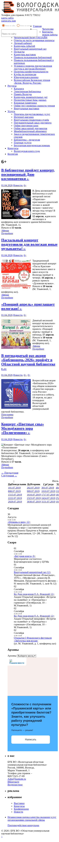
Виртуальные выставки (26, 108)
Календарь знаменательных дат (31, 97)
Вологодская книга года (27, 151)
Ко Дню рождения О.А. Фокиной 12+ (34, 594)
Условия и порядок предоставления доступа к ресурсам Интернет (33, 67)
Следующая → (9, 475)
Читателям (47, 29)
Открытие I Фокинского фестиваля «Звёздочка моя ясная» (33, 639)
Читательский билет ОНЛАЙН (30, 37)
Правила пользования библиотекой (33, 57)
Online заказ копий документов (30, 128)
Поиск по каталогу (26, 26)
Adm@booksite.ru (17, 779)
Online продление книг (26, 125)
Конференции (21, 809)
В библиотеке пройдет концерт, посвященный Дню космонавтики (28, 174)
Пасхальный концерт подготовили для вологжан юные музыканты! (29, 244)
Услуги (11, 111)
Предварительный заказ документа (32, 122)
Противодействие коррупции (23, 825)
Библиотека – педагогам (27, 139)
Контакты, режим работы (50, 33)
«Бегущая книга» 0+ (25, 556)
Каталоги (19, 88)
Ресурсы (12, 85)
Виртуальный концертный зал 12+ (32, 572)
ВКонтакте (13, 781)
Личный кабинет (23, 43)
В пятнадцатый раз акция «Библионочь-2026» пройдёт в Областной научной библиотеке (28, 362)
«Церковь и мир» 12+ (19, 522)
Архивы (12, 655)
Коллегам (13, 154)
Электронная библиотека (27, 91)
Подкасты (19, 51)
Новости (17, 185)
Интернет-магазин (24, 117)
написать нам (8, 20)
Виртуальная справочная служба (31, 120)
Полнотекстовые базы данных (30, 100)
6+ (25, 185)
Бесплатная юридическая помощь (32, 145)
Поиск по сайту (10, 26)
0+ (29, 375)
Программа (7, 414)
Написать (30, 739)
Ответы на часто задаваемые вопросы (34, 40)
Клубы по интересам (25, 74)
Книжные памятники (25, 102)
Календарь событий (24, 46)
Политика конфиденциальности (31, 71)
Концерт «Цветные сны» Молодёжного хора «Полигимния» (22, 428)
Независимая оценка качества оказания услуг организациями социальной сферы (32, 818)
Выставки (19, 803)
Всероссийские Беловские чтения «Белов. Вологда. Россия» (32, 81)
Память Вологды (23, 94)
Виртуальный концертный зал (30, 49)
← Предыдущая (9, 472)
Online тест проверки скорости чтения (34, 105)
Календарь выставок (25, 54)
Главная (37, 26)
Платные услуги (22, 142)
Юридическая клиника (26, 77)
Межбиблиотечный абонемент (30, 131)
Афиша (5, 230)
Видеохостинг (15, 784)
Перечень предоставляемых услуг (32, 114)
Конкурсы (13, 148)
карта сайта (7, 18)
